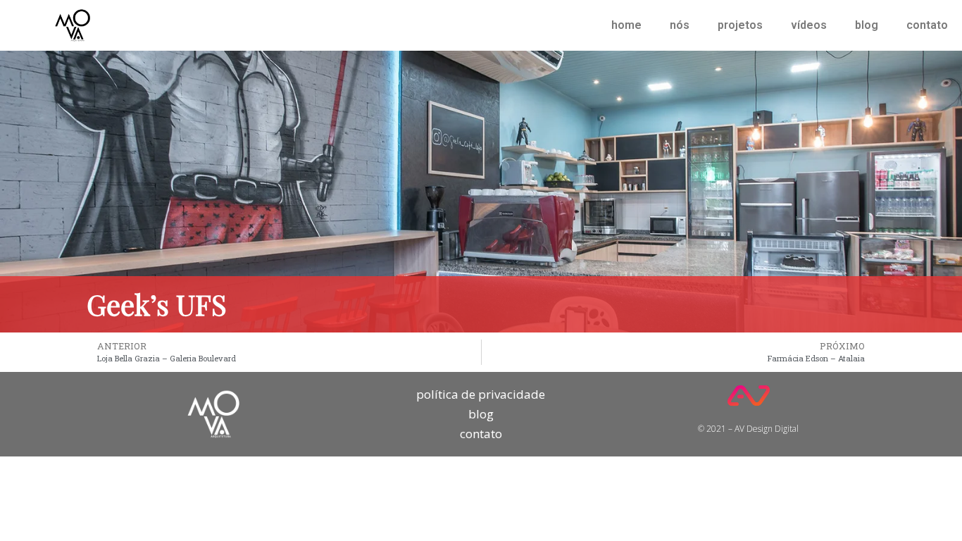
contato (927, 25)
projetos (740, 25)
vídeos (809, 25)
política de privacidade (480, 394)
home (626, 25)
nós (679, 25)
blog (866, 25)
